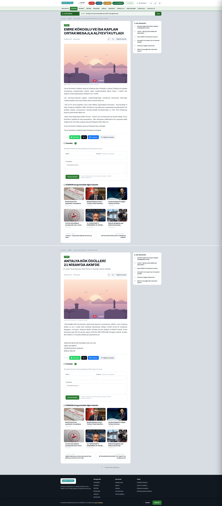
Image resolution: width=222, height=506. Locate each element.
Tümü (158, 13)
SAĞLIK (104, 8)
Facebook (94, 137)
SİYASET (81, 8)
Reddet (147, 502)
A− (109, 39)
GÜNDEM (73, 8)
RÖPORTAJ (141, 8)
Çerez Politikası (98, 502)
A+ (113, 39)
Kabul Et (157, 502)
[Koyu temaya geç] (155, 3)
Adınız (67, 153)
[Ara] (151, 3)
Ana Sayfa (63, 18)
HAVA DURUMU (131, 8)
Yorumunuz (69, 161)
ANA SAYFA (65, 8)
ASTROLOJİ (151, 8)
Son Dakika (130, 3)
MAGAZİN (112, 8)
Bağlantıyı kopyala (121, 39)
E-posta (105, 153)
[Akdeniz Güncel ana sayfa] (67, 3)
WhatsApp (76, 137)
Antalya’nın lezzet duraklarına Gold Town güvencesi (99, 14)
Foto (92, 3)
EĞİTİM (89, 8)
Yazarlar (108, 3)
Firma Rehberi (119, 3)
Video (99, 3)
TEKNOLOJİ (120, 8)
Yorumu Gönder (72, 177)
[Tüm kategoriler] (159, 3)
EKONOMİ (96, 8)
